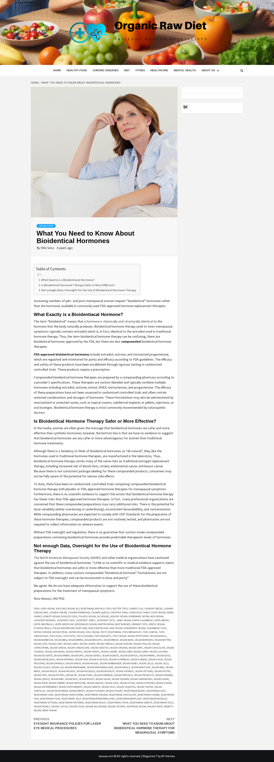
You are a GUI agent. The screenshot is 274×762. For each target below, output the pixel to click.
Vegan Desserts (43, 655)
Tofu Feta (69, 636)
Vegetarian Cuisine (148, 694)
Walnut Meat (155, 706)
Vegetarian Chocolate (122, 694)
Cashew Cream (58, 612)
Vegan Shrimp (57, 683)
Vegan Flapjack (98, 659)
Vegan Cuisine (109, 651)
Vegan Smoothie (76, 683)
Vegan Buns (127, 639)
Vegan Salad (103, 679)
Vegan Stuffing (145, 683)
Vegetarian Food (50, 698)
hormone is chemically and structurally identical (120, 321)
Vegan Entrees (65, 659)
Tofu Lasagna (84, 636)
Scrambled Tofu (156, 628)
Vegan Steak (127, 683)
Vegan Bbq (60, 639)
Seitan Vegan (76, 632)
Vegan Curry (140, 651)
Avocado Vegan (65, 608)
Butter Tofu (120, 608)
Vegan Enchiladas (44, 659)
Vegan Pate (40, 675)
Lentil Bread (161, 620)
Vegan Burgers (144, 639)
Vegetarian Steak (118, 702)
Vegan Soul (112, 683)
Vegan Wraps (77, 690)
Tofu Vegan (119, 636)
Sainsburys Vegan (134, 628)
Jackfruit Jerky (85, 620)
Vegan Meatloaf (140, 667)
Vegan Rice (71, 679)
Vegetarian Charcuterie (69, 694)
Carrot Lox (136, 608)
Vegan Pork (85, 675)
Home (57, 70)
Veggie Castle (59, 706)
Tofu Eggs (55, 636)
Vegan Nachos (66, 671)
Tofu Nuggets (102, 636)
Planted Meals (42, 628)
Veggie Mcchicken (96, 706)
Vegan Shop (41, 683)
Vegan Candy (70, 643)
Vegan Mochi (49, 671)
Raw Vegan (116, 628)
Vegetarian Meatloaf (128, 698)
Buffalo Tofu (103, 608)
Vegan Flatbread (119, 659)
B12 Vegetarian (85, 608)
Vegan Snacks (95, 683)
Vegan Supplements (70, 687)
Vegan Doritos (129, 655)
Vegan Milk (158, 667)
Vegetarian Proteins (71, 702)
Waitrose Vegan (136, 706)
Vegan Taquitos (126, 687)
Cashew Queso (100, 612)
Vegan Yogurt (114, 690)
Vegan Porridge (103, 675)
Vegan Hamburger (110, 663)
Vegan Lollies (42, 667)
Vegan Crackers (55, 651)
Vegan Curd (125, 651)
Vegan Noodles (86, 671)
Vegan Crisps (92, 651)
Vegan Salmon (120, 679)
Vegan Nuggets (105, 671)
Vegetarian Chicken (96, 694)
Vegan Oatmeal (125, 671)
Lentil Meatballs (44, 624)
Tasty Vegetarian (110, 632)
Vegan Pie (71, 675)
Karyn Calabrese (142, 620)
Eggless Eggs (69, 616)
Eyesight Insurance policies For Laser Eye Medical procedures (67, 724)
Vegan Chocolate (154, 647)
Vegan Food (46, 226)
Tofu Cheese (150, 632)
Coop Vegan (158, 612)
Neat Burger (122, 624)
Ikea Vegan (157, 616)
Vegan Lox (57, 667)
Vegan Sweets (92, 687)
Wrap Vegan (49, 710)
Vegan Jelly (162, 663)
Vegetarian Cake (43, 694)
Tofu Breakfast (131, 632)
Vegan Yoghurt (95, 690)
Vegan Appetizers (138, 636)
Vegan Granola (55, 663)
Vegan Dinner (62, 655)
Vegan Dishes (93, 655)
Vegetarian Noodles (155, 698)
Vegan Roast (86, 679)
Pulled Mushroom (64, 628)
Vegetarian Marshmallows (98, 698)
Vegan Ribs (57, 679)
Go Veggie (103, 616)
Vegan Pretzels (123, 675)
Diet (127, 70)
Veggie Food (76, 706)
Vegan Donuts (110, 655)
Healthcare (159, 70)
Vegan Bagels (158, 636)
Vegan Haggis (90, 663)
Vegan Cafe (40, 643)
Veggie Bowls (42, 706)
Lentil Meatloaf (64, 624)
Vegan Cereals (105, 643)
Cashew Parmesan (79, 612)
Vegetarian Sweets (141, 702)
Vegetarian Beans (134, 690)
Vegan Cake (55, 643)
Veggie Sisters (116, 706)
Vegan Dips (77, 655)
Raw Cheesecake (98, 628)
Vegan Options (144, 671)
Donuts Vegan (51, 616)
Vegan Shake (161, 679)
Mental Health (185, 70)
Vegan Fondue (138, 659)
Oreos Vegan (156, 624)
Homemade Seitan (139, 616)
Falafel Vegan (87, 616)
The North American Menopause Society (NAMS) (67, 558)
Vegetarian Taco (163, 702)
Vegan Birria (75, 639)
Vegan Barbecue (43, 639)
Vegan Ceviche (123, 643)
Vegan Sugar (163, 683)
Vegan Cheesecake (78, 647)
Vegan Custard (159, 651)
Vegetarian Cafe (156, 690)
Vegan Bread (111, 639)
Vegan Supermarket (46, 687)
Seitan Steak (59, 632)
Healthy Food (77, 70)
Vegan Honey (130, 663)
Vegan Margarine (75, 667)
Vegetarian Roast (95, 702)
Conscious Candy (139, 612)
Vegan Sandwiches (141, 679)
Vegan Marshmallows (100, 667)
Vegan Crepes (74, 651)
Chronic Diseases (105, 70)
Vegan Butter (163, 639)
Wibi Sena (48, 248)
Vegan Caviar (87, 643)
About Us (208, 70)
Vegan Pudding (164, 675)
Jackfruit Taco (105, 620)
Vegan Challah (142, 643)
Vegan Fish (81, 659)
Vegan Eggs (164, 655)
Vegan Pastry (162, 671)
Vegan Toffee (145, 687)
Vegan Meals (122, 667)
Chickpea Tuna (118, 612)
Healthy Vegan (118, 616)
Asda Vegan (47, 608)
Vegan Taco (108, 687)
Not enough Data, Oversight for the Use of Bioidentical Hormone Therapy (88, 290)
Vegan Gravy (73, 663)
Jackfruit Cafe (65, 620)
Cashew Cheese (153, 608)
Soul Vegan (92, 632)
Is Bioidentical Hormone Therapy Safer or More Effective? (78, 285)
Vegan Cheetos (100, 647)
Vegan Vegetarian (57, 690)
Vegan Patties (56, 675)
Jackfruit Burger (44, 620)
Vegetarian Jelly (71, 698)
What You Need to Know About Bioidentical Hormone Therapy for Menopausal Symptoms (144, 726)
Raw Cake (81, 628)
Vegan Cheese (58, 647)
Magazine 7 (150, 756)
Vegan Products (144, 675)
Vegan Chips (136, 647)
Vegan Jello (146, 663)
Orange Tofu (139, 624)
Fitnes (140, 70)
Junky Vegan (123, 620)
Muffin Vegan (106, 624)
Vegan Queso (42, 679)
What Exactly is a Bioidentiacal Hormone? (68, 280)
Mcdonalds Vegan (86, 624)
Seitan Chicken (42, 632)
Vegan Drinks (147, 655)
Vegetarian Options (46, 702)
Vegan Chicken (118, 647)
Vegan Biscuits (93, 639)
